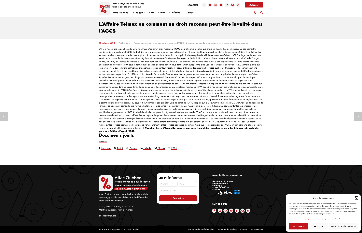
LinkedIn (147, 148)
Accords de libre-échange (236, 43)
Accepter (298, 226)
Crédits (243, 229)
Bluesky (161, 148)
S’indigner (138, 12)
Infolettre (192, 5)
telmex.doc (103, 141)
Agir (151, 12)
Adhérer (254, 5)
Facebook (106, 148)
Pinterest (133, 148)
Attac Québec (120, 12)
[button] (356, 198)
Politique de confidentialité (331, 218)
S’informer (175, 12)
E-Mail (174, 148)
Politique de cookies (312, 218)
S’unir (161, 12)
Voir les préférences (343, 226)
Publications (124, 43)
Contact (190, 12)
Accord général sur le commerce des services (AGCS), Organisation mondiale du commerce (177, 43)
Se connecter (257, 229)
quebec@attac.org (107, 215)
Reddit (120, 148)
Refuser (318, 226)
